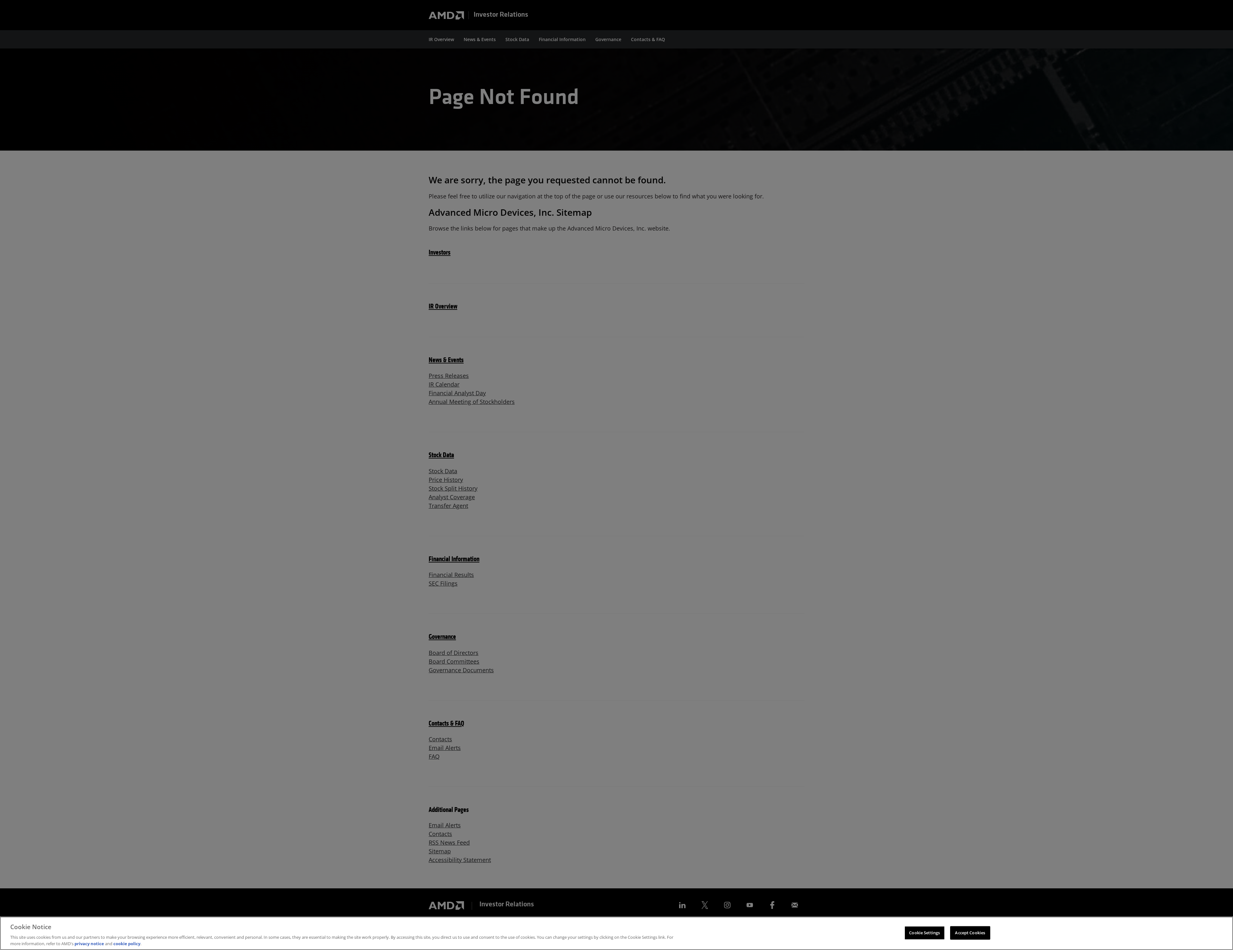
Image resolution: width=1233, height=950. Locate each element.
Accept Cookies (970, 933)
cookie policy (126, 943)
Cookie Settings (924, 933)
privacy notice (89, 943)
